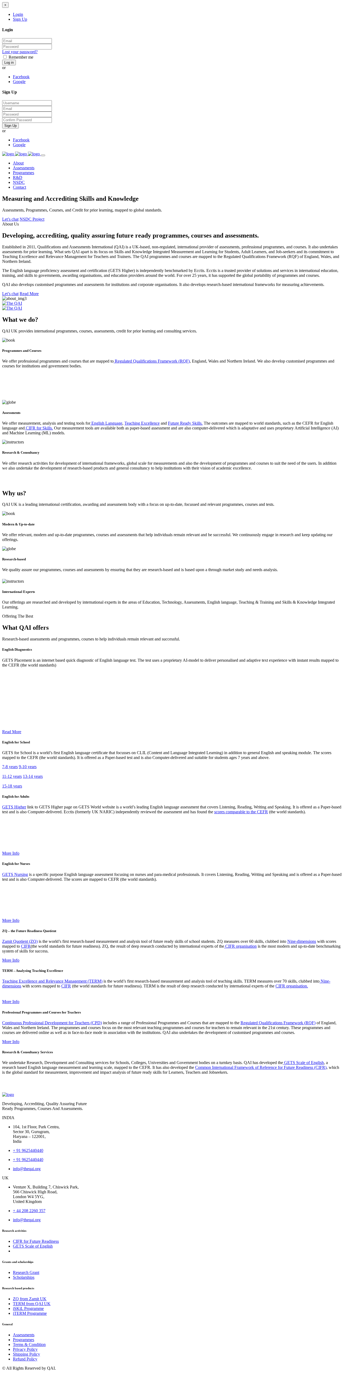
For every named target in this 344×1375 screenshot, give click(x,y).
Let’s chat (10, 219)
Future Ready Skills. (185, 423)
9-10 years (28, 766)
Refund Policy (25, 1359)
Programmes (23, 172)
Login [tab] (18, 14)
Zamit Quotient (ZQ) (20, 941)
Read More (29, 293)
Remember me (21, 57)
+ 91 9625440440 (28, 1150)
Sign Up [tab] (20, 19)
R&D (17, 177)
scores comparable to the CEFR (241, 812)
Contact (19, 187)
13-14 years (33, 776)
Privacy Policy (25, 1349)
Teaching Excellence (142, 423)
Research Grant (26, 1272)
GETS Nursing (15, 874)
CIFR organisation (240, 946)
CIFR (26, 946)
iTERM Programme (30, 1313)
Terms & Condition (29, 1344)
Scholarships (23, 1277)
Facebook (21, 76)
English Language (106, 423)
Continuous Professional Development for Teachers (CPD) (52, 1022)
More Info (10, 853)
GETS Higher (14, 807)
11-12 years (12, 776)
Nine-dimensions (301, 941)
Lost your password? (20, 51)
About (18, 163)
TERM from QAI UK (32, 1303)
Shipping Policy (26, 1354)
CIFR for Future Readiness (36, 1241)
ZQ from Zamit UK (29, 1299)
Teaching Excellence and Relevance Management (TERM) (52, 981)
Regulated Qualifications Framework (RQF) (152, 361)
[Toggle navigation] (43, 155)
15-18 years (12, 786)
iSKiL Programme (28, 1308)
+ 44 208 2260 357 (29, 1210)
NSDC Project (32, 219)
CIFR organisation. (291, 986)
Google (19, 81)
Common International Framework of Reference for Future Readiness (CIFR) (261, 1067)
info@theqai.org (27, 1168)
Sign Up (10, 126)
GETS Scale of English (303, 1062)
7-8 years (10, 766)
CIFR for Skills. (39, 428)
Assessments (23, 168)
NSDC (19, 182)
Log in (9, 62)
